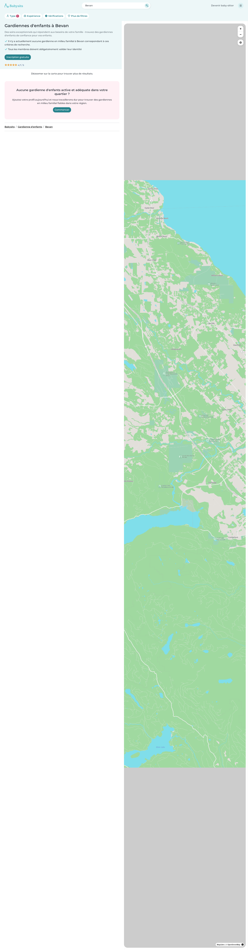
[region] (185, 486)
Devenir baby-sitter (222, 5)
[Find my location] (240, 42)
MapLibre (220, 944)
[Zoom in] (240, 29)
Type (13, 16)
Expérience (33, 16)
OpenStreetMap (233, 944)
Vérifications (55, 16)
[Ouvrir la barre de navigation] (240, 5)
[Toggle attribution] (242, 944)
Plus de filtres (78, 16)
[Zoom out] (240, 34)
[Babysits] (14, 5)
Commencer (62, 109)
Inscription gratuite (17, 57)
